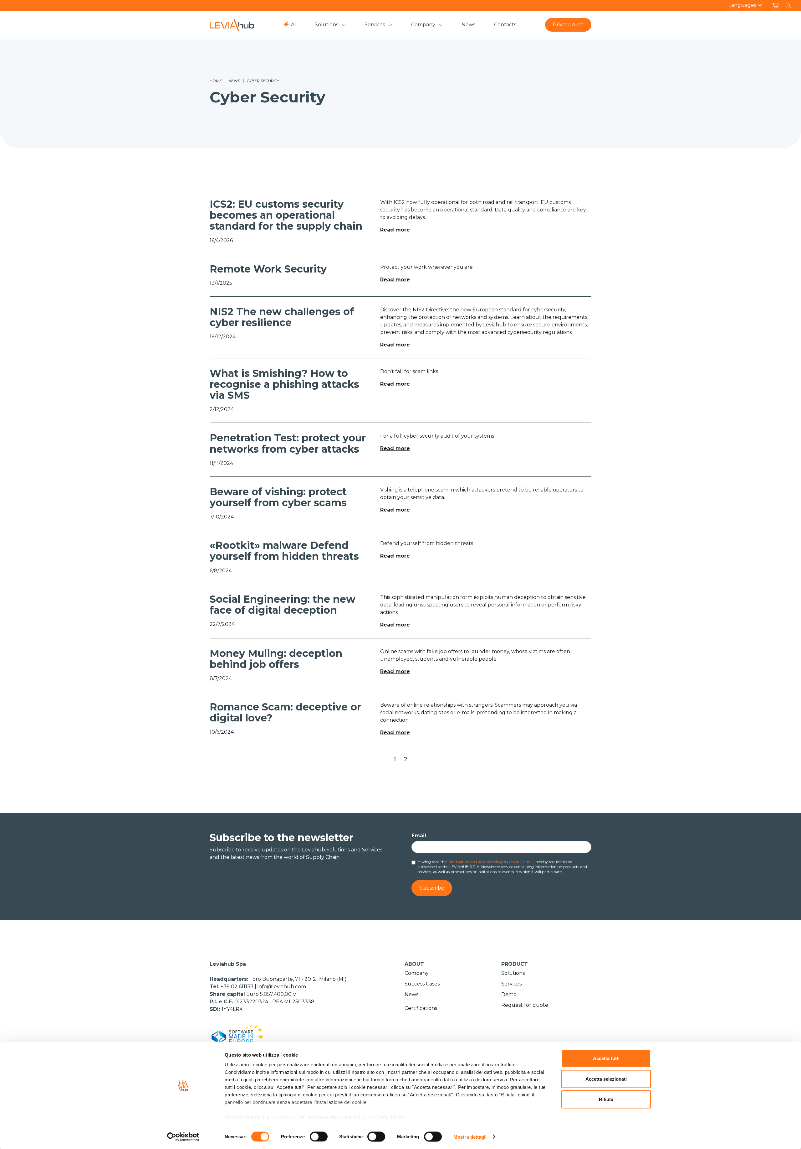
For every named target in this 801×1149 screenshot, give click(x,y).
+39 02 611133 (238, 987)
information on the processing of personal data (489, 861)
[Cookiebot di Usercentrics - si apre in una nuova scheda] (183, 1136)
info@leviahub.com (282, 987)
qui (292, 1117)
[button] (748, 5)
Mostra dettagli (470, 1136)
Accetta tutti (606, 1058)
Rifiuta (606, 1099)
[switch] (319, 1136)
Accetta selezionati (606, 1078)
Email (418, 836)
